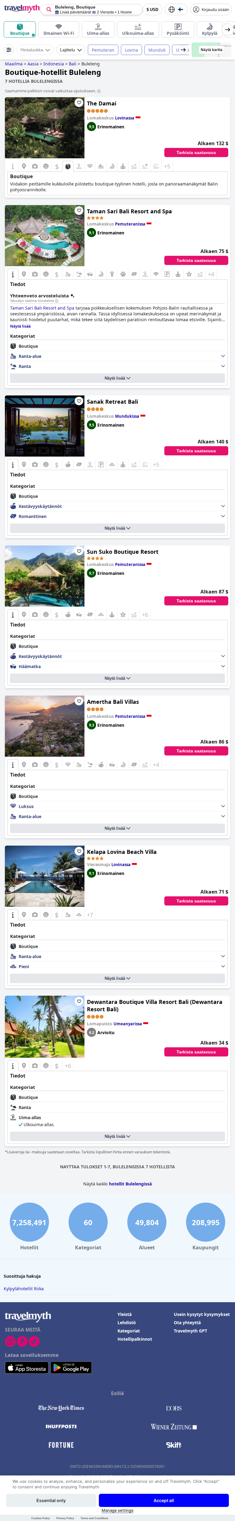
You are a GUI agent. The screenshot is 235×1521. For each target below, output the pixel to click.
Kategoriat (129, 1331)
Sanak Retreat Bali (112, 401)
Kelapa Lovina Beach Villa (122, 851)
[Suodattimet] (9, 50)
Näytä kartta (211, 50)
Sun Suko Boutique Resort (123, 551)
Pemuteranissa (130, 224)
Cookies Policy (40, 1518)
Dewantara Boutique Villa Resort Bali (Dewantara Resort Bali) (154, 1005)
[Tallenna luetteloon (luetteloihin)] (79, 102)
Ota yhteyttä (187, 1322)
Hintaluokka (32, 49)
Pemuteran (103, 50)
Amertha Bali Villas (113, 701)
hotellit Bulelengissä (130, 1184)
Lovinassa (124, 118)
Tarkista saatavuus (196, 152)
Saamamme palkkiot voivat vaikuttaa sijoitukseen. (50, 91)
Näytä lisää (115, 378)
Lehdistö (127, 1322)
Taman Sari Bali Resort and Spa (129, 211)
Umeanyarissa (128, 1024)
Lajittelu (67, 49)
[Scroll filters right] (183, 49)
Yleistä (125, 1314)
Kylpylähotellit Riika (24, 1288)
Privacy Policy (65, 1518)
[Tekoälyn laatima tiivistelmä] (56, 301)
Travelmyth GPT (190, 1331)
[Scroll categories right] (228, 30)
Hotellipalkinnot (135, 1339)
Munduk (157, 50)
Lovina (131, 50)
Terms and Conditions (94, 1518)
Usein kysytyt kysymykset (202, 1314)
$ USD (152, 9)
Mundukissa (127, 416)
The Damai (101, 103)
